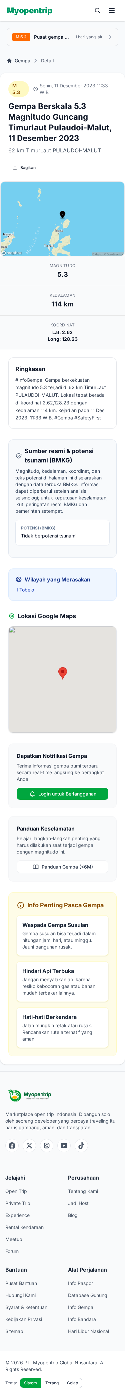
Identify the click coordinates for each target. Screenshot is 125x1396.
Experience (17, 1215)
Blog (73, 1215)
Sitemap (14, 1331)
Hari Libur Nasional (88, 1331)
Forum (12, 1251)
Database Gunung (87, 1295)
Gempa (22, 60)
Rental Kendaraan (24, 1227)
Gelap (72, 1382)
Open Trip (16, 1191)
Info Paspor (80, 1283)
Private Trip (17, 1203)
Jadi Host (78, 1203)
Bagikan (28, 167)
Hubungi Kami (20, 1295)
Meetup (13, 1239)
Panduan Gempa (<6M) (67, 867)
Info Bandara (82, 1319)
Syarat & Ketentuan (26, 1307)
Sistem (30, 1382)
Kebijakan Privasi (23, 1319)
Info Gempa (80, 1307)
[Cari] (98, 11)
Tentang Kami (83, 1191)
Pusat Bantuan (21, 1283)
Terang (52, 1382)
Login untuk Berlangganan (67, 794)
